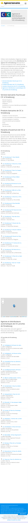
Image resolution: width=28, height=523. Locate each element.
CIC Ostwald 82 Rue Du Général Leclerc (12, 361)
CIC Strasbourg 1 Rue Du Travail (11, 262)
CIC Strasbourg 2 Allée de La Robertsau (12, 190)
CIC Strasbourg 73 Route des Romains (12, 223)
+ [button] (2, 300)
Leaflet (4, 316)
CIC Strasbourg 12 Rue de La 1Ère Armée (12, 196)
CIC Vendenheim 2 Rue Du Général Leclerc (12, 386)
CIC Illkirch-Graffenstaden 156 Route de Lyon (12, 378)
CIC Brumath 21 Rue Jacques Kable (12, 402)
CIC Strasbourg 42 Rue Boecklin (11, 203)
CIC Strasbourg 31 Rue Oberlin (11, 157)
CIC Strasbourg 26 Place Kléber (11, 177)
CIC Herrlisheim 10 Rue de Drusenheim (12, 426)
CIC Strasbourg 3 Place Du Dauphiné (12, 170)
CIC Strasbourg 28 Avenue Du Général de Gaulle (12, 183)
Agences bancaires (12, 3)
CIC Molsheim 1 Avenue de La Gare (12, 418)
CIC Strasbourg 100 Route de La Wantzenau (12, 249)
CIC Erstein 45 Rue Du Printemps (12, 410)
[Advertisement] (14, 43)
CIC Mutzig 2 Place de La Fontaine (12, 443)
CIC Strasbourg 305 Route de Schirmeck (12, 210)
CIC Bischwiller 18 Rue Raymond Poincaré (12, 435)
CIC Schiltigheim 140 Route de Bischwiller (12, 353)
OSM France (24, 316)
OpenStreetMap (13, 316)
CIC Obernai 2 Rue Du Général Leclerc (12, 459)
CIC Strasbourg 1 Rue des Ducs (11, 216)
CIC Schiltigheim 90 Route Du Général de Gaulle (12, 345)
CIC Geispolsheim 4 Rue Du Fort (11, 394)
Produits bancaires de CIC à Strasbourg (13, 84)
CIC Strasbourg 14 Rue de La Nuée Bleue (12, 163)
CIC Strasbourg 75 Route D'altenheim (12, 229)
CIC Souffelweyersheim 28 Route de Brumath (12, 369)
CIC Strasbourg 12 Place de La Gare (12, 256)
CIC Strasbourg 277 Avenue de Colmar (12, 243)
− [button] (2, 302)
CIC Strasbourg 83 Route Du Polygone (12, 236)
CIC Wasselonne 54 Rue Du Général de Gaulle (12, 451)
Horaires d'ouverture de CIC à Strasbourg (13, 86)
